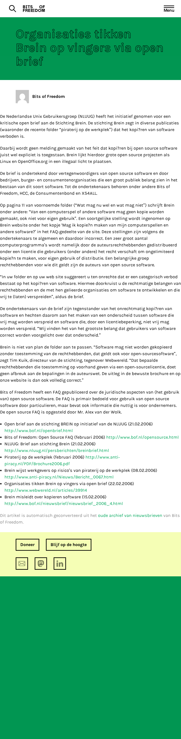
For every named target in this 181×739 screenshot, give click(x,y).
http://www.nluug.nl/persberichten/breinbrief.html (56, 450)
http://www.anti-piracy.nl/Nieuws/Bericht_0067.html (59, 477)
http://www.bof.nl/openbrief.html (38, 430)
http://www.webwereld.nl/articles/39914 (45, 490)
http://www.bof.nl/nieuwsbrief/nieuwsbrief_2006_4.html (63, 503)
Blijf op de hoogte (69, 544)
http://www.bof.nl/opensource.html (142, 437)
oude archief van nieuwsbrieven (130, 515)
